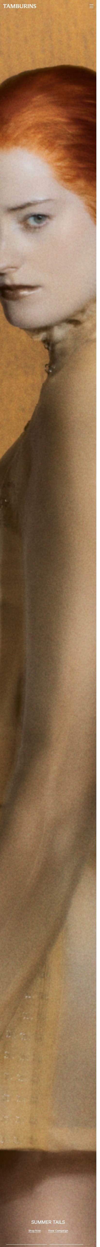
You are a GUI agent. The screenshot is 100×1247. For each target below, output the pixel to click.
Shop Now (34, 1230)
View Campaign (58, 1230)
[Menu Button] (91, 6)
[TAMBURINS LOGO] (19, 6)
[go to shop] (48, 623)
